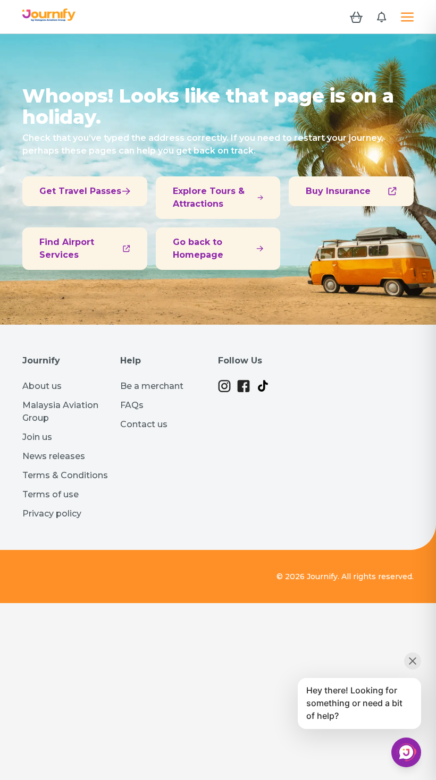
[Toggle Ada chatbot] (406, 752)
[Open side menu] (407, 17)
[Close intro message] (412, 660)
